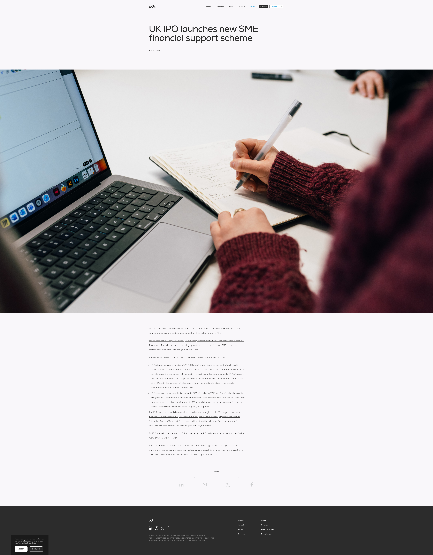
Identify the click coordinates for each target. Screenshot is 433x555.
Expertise (220, 7)
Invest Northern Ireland (205, 421)
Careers (241, 7)
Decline (36, 549)
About (208, 7)
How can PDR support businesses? (201, 454)
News (252, 7)
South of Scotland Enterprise (174, 421)
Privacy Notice (267, 529)
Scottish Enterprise (208, 416)
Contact (263, 6)
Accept (21, 549)
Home (241, 520)
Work (231, 7)
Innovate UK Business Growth (163, 416)
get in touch (214, 445)
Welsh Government (188, 416)
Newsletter (266, 534)
